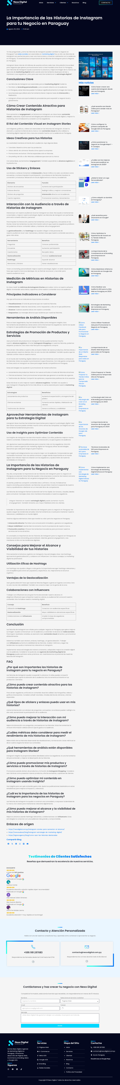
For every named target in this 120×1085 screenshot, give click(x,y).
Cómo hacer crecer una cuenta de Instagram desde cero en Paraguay (101, 89)
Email (23, 1005)
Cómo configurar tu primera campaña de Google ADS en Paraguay (100, 126)
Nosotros (75, 3)
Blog (84, 3)
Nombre (24, 998)
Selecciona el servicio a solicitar (72, 998)
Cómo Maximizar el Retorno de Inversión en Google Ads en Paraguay (101, 271)
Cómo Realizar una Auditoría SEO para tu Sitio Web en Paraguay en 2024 (101, 289)
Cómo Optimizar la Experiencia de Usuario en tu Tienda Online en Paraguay (101, 236)
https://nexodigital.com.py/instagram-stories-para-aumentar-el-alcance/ (36, 829)
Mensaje (24, 1012)
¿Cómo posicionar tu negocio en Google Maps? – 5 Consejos (101, 144)
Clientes (63, 3)
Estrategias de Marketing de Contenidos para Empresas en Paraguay (100, 307)
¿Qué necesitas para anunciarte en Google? (100, 216)
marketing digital (48, 54)
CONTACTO (105, 3)
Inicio (41, 3)
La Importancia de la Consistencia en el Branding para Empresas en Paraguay (101, 254)
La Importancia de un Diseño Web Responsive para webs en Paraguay (100, 349)
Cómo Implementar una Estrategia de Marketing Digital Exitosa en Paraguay (101, 469)
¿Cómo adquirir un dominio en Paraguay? (101, 198)
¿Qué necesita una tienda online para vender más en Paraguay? (101, 108)
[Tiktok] (21, 1069)
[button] (8, 844)
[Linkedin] (17, 1069)
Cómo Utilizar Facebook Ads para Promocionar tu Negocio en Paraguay (101, 325)
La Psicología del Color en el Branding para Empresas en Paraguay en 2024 (101, 399)
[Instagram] (8, 1069)
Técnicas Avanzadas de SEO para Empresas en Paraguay (100, 449)
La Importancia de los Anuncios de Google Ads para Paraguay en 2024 (100, 424)
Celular (63, 1005)
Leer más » (95, 93)
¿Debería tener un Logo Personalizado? (100, 179)
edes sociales (23, 54)
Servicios (50, 3)
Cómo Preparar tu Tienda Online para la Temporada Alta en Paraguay (101, 374)
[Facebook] (13, 1069)
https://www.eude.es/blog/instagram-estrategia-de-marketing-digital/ (35, 832)
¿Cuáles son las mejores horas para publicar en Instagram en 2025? (100, 162)
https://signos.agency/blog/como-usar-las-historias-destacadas (32, 835)
